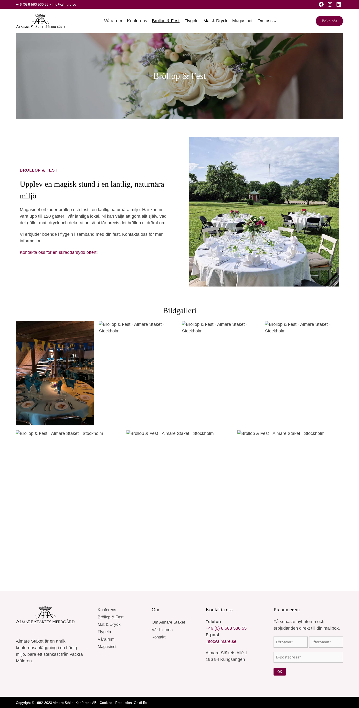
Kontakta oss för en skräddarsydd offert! (59, 252)
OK (279, 672)
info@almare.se (64, 4)
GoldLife (140, 703)
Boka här (329, 21)
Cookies (106, 703)
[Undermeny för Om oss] (275, 21)
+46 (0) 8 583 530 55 (32, 4)
